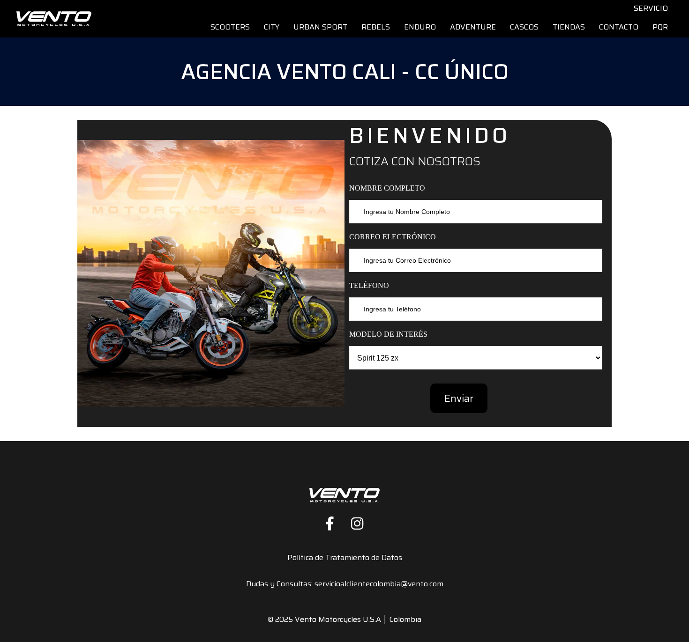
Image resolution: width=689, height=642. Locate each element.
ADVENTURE (473, 27)
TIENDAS (569, 27)
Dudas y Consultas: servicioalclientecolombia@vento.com (344, 584)
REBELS (375, 27)
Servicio (651, 8)
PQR (660, 27)
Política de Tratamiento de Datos (344, 557)
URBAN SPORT (320, 27)
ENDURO (420, 27)
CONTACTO (618, 27)
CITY (271, 27)
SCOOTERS (230, 27)
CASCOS (524, 27)
